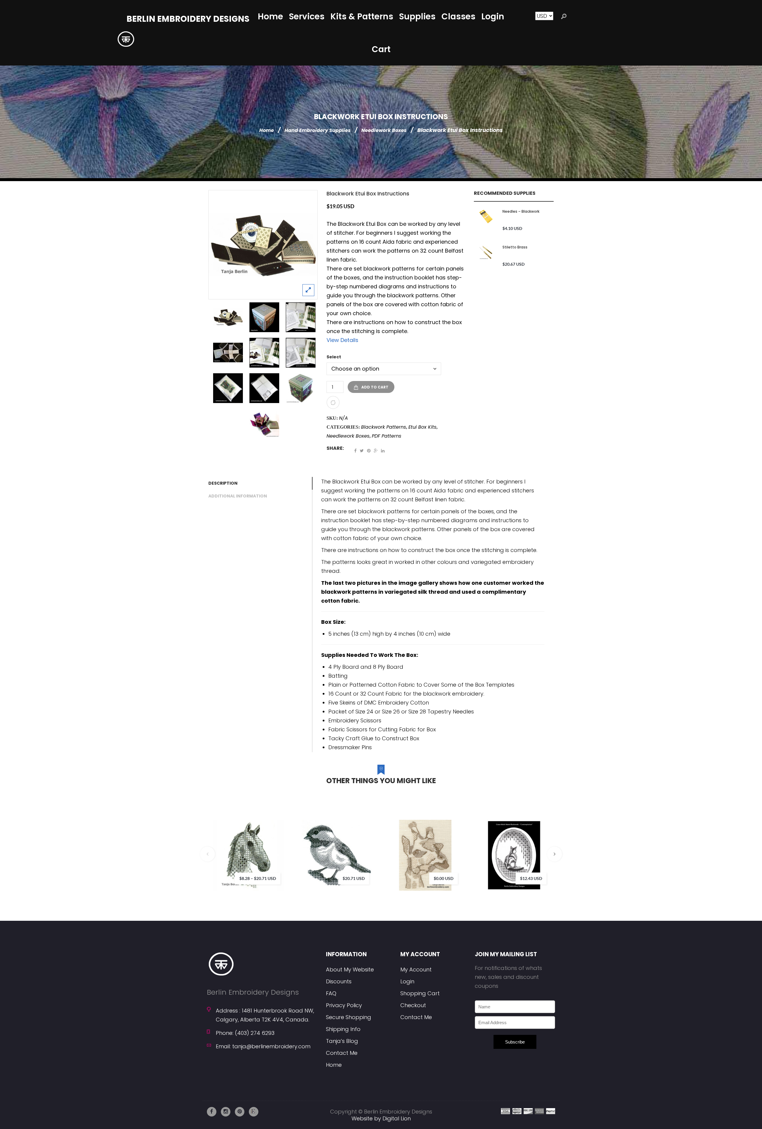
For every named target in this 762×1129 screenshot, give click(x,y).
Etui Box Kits (422, 427)
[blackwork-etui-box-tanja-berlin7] (264, 388)
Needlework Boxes (384, 130)
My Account (416, 969)
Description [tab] (223, 483)
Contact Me (341, 1053)
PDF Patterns (386, 436)
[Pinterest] (369, 450)
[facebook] (211, 1111)
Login (407, 981)
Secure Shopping (348, 1017)
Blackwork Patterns (383, 427)
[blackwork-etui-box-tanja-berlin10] (300, 317)
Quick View (295, 870)
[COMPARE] (333, 402)
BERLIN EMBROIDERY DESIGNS (188, 18)
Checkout (413, 1005)
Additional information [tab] (237, 496)
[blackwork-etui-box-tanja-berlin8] (300, 353)
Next (554, 854)
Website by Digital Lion (381, 1118)
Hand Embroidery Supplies (318, 130)
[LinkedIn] (383, 450)
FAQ (331, 993)
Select (334, 357)
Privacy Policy (344, 1005)
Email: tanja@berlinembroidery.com (263, 1046)
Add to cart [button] (454, 845)
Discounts (339, 981)
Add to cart (374, 387)
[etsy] (253, 1111)
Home (266, 130)
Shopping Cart (420, 993)
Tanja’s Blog (342, 1041)
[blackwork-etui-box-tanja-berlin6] (228, 388)
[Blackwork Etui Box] (263, 244)
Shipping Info (343, 1029)
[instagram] (225, 1111)
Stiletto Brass (514, 247)
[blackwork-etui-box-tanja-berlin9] (264, 353)
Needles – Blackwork (520, 211)
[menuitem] (270, 16)
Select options (277, 845)
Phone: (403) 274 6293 (245, 1033)
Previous (207, 854)
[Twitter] (362, 450)
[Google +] (376, 450)
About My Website (350, 969)
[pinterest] (239, 1111)
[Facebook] (355, 450)
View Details (342, 340)
